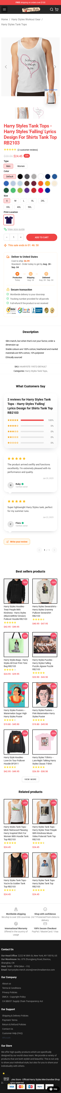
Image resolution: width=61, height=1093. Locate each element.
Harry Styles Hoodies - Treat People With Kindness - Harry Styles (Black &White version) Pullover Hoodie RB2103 (15, 612)
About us (6, 983)
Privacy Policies (9, 992)
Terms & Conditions (11, 988)
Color (6, 171)
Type (6, 161)
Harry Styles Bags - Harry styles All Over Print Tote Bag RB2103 (16, 663)
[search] (51, 9)
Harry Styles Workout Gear (25, 19)
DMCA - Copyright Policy (14, 997)
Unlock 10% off (6, 1079)
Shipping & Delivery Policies (15, 1015)
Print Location (11, 212)
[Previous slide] (6, 67)
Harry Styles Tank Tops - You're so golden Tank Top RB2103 (15, 883)
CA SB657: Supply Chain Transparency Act (22, 1001)
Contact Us (7, 1029)
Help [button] (55, 1089)
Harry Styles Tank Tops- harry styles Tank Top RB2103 (43, 883)
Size (6, 195)
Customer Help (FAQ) (12, 1033)
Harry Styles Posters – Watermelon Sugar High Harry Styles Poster (15, 713)
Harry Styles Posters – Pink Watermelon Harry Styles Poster (43, 713)
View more (31, 779)
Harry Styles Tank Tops (14, 24)
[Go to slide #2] (38, 113)
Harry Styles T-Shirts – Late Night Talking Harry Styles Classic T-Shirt (44, 760)
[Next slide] (55, 67)
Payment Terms (9, 1020)
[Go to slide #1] (22, 113)
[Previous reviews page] (39, 550)
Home (4, 19)
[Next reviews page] (54, 550)
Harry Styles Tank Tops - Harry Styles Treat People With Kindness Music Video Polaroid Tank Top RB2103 (44, 833)
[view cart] (56, 9)
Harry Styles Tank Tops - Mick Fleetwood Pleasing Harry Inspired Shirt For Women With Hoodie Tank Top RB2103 (16, 833)
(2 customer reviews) (28, 150)
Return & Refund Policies (14, 1024)
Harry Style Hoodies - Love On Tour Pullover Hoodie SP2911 (14, 760)
